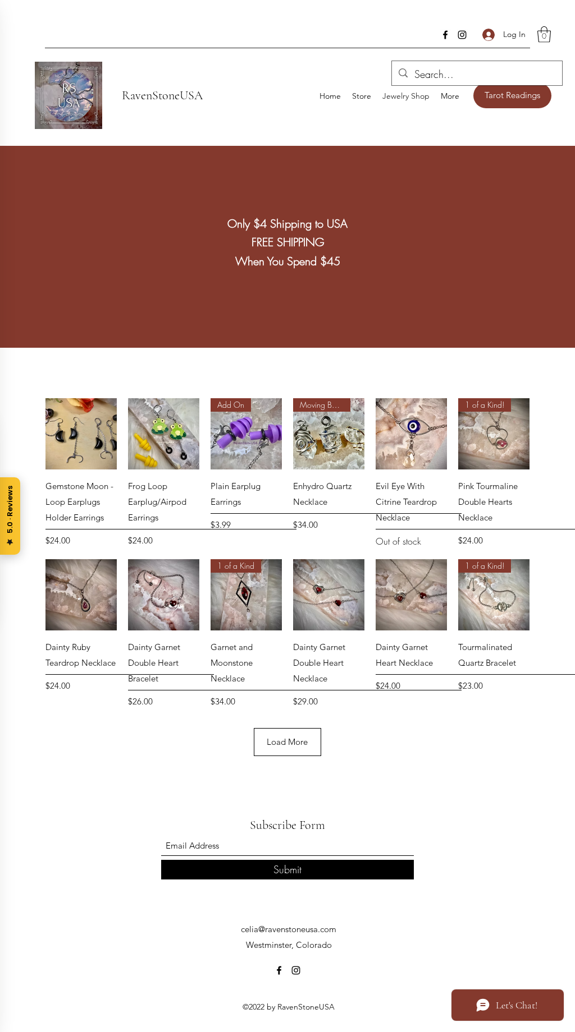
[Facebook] (445, 34)
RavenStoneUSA (162, 95)
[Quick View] (81, 433)
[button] (544, 34)
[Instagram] (462, 34)
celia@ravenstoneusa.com (288, 929)
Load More (287, 741)
